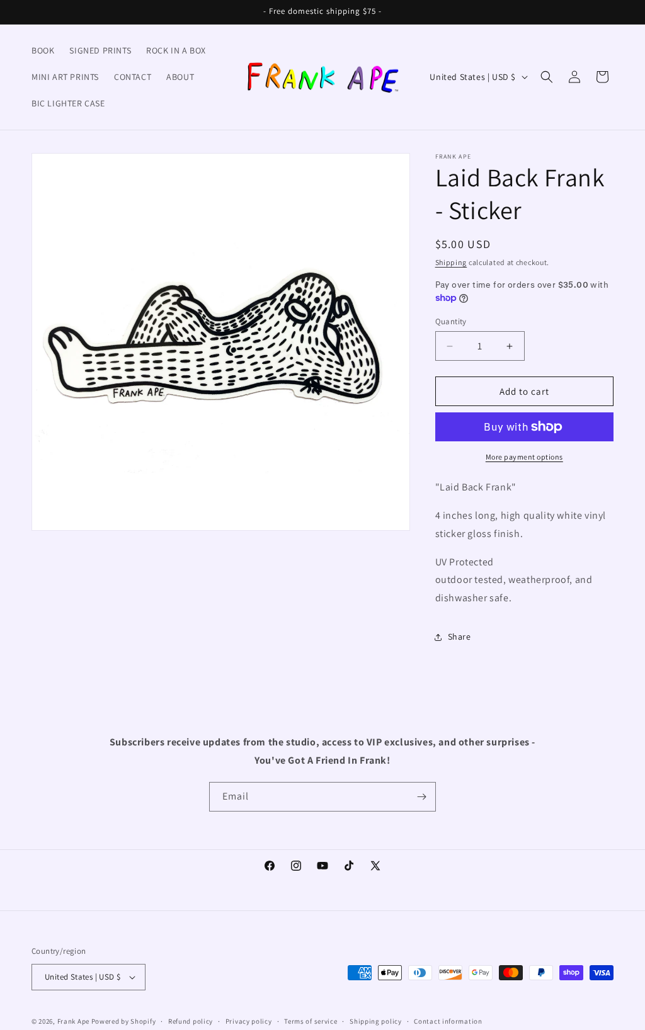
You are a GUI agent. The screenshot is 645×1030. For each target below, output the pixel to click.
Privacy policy (248, 1021)
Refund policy (190, 1021)
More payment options (524, 456)
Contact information (448, 1021)
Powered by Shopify (123, 1021)
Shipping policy (376, 1021)
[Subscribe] (421, 797)
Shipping (451, 262)
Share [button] (459, 636)
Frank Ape (73, 1021)
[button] (547, 77)
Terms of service (310, 1021)
